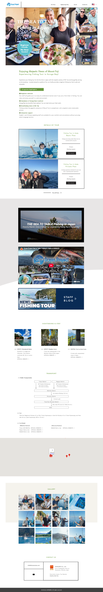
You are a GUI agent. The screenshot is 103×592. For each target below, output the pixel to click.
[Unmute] (22, 240)
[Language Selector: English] (94, 4)
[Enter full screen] (82, 240)
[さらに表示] (40, 298)
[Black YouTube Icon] (33, 574)
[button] (51, 36)
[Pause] (20, 240)
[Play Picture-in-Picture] (80, 240)
